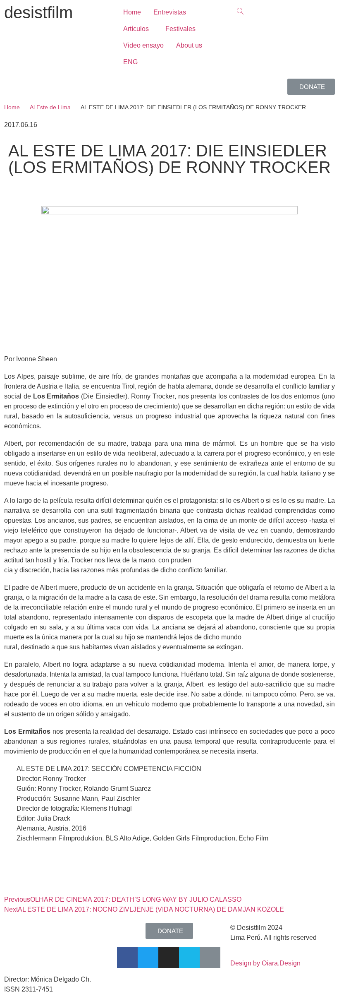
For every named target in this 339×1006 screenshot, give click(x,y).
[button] (311, 87)
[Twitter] (148, 957)
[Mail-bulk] (210, 957)
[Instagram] (168, 957)
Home (12, 107)
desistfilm (38, 12)
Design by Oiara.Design (265, 963)
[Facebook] (127, 957)
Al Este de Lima (50, 107)
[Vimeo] (189, 957)
